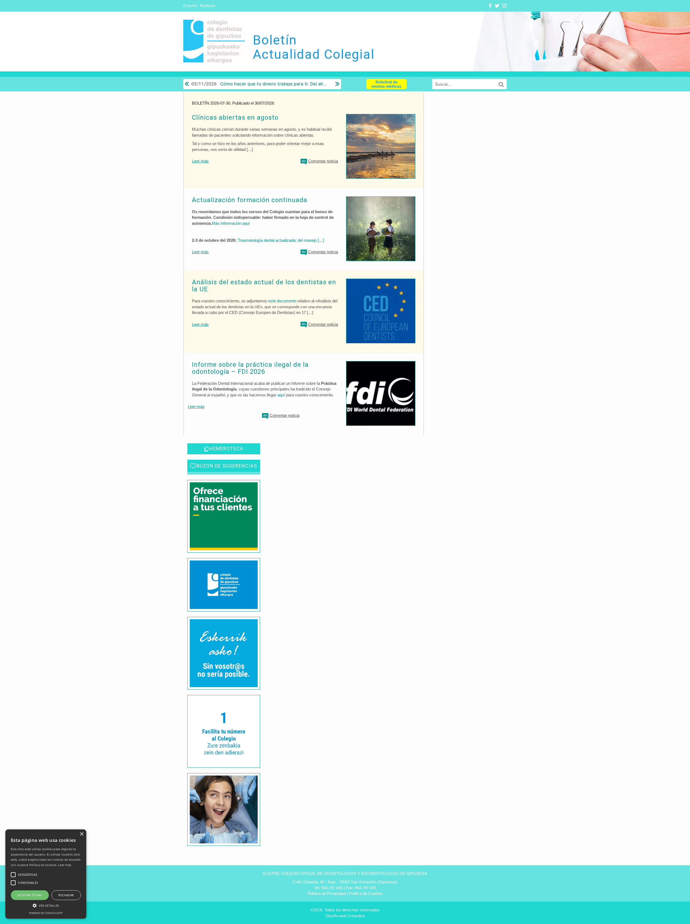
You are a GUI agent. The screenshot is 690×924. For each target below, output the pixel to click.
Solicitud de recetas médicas (386, 84)
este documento (282, 301)
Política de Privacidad (327, 893)
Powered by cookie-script (46, 913)
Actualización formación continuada (249, 199)
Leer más (200, 161)
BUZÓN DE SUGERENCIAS (226, 466)
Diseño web (336, 915)
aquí (281, 395)
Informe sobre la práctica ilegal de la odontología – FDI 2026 (250, 368)
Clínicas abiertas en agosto (235, 117)
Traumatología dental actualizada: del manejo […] (281, 240)
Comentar (323, 161)
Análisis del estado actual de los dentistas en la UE (264, 286)
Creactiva (355, 915)
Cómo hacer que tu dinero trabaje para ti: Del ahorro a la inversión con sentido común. (259, 83)
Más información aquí (231, 223)
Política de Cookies (366, 893)
